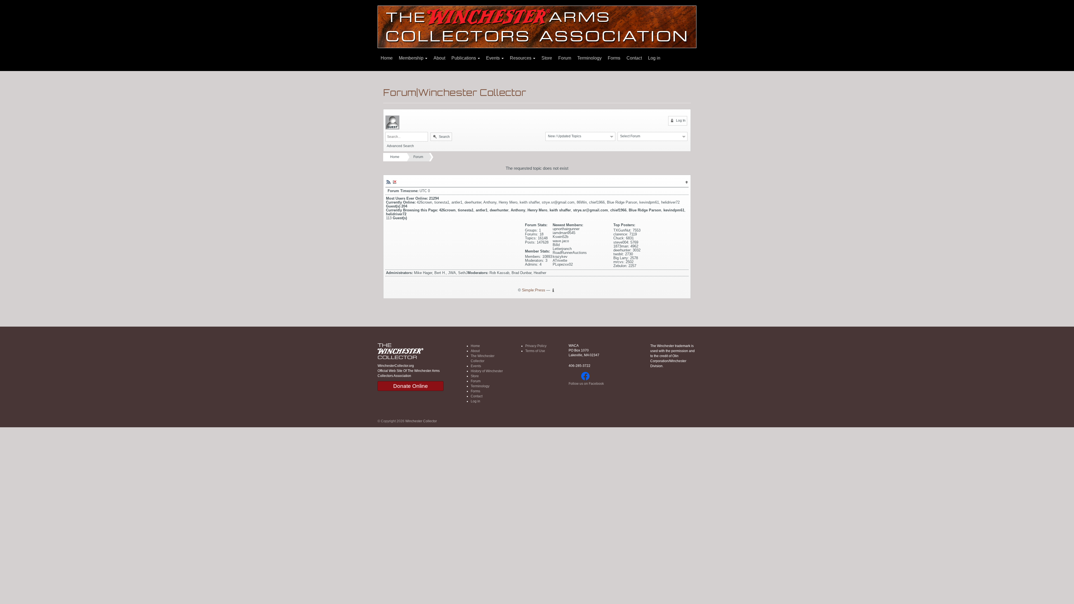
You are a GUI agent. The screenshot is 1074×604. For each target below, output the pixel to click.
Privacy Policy (536, 346)
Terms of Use (535, 351)
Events (493, 58)
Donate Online (410, 386)
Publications (464, 58)
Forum (564, 58)
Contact (634, 58)
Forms (614, 58)
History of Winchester (487, 371)
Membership (412, 58)
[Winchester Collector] (537, 26)
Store (546, 58)
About (439, 58)
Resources (521, 58)
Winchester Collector (421, 421)
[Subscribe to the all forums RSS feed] (388, 181)
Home (387, 58)
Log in (654, 58)
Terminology (589, 58)
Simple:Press (533, 290)
